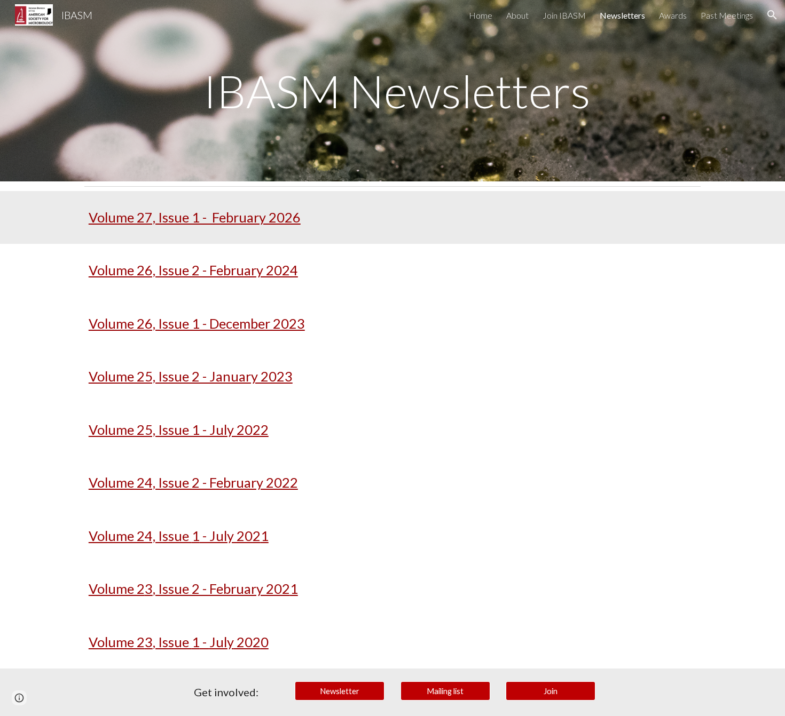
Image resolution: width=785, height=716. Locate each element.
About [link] (517, 15)
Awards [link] (673, 15)
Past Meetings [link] (727, 15)
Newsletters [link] (622, 15)
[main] (392, 91)
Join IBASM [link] (564, 15)
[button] (772, 15)
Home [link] (480, 15)
